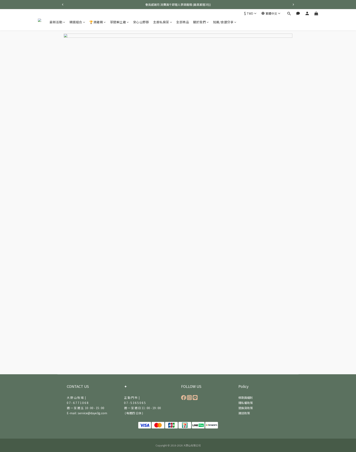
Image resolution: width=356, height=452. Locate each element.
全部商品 (182, 22)
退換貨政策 (245, 408)
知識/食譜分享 (223, 22)
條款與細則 (245, 398)
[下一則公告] (293, 4)
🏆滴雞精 (96, 22)
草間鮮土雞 (118, 22)
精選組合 (75, 22)
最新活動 (55, 22)
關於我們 (199, 22)
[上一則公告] (62, 4)
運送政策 (244, 413)
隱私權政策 (245, 403)
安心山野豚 (141, 22)
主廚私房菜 (161, 22)
